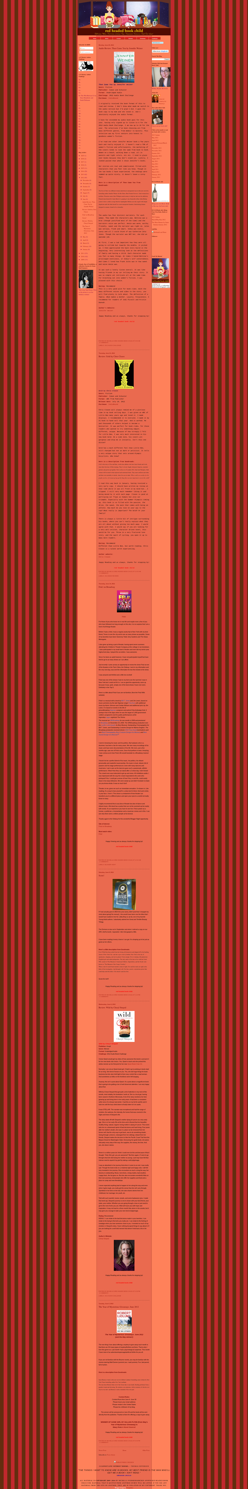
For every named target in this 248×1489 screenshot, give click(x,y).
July (84, 196)
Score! (84, 218)
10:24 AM (138, 860)
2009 (82, 259)
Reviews (131, 38)
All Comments (85, 52)
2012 (82, 177)
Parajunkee (129, 1488)
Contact (119, 38)
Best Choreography (108, 732)
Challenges (155, 38)
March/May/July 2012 (158, 220)
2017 (82, 162)
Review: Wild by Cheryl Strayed (112, 1007)
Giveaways (143, 38)
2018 (82, 159)
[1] (118, 734)
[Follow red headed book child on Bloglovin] (157, 44)
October (85, 186)
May (84, 237)
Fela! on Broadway (88, 215)
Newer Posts (102, 1450)
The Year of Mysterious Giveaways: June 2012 (119, 1306)
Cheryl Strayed (104, 1238)
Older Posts (146, 1450)
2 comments (103, 861)
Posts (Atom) (111, 1455)
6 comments (103, 342)
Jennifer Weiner (106, 311)
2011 (82, 253)
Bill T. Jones (125, 701)
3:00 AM (137, 341)
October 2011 (156, 153)
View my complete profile (162, 101)
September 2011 (157, 156)
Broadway (104, 723)
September (86, 190)
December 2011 (157, 148)
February (86, 246)
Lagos (108, 717)
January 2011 (156, 177)
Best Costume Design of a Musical (128, 732)
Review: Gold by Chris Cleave (112, 356)
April (84, 240)
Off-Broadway (115, 720)
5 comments (103, 573)
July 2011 (155, 161)
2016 (82, 165)
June (84, 199)
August (85, 193)
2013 (82, 174)
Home (94, 38)
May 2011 (155, 166)
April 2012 (155, 140)
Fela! (124, 617)
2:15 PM (137, 995)
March (85, 243)
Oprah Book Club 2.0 (134, 1064)
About (106, 38)
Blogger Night (110, 864)
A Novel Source (128, 1427)
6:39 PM (137, 1291)
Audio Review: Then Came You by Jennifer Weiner (88, 204)
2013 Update (156, 135)
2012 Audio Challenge (113, 345)
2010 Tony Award (131, 730)
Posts (83, 48)
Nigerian (113, 710)
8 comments (103, 1293)
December (86, 180)
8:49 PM (137, 1441)
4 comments (103, 996)
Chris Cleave (104, 557)
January (85, 249)
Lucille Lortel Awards (108, 725)
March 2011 (155, 172)
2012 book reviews (112, 576)
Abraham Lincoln (124, 1475)
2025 (82, 156)
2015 (82, 168)
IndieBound (113, 98)
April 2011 (155, 169)
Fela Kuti (132, 703)
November (86, 183)
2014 (82, 171)
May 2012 (155, 138)
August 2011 (156, 159)
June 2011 (155, 164)
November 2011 (157, 151)
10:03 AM (138, 571)
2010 (82, 256)
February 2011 (156, 174)
